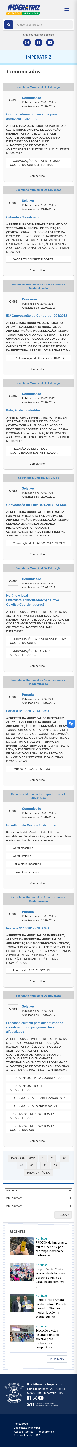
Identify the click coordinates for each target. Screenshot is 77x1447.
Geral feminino (21, 855)
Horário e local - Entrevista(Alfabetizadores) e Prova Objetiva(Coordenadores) (32, 600)
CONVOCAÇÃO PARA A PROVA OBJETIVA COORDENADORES (38, 640)
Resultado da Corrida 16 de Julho (31, 825)
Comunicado (31, 98)
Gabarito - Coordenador (24, 217)
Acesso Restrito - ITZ (27, 1435)
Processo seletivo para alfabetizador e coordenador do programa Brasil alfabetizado (34, 1027)
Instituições (21, 1423)
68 (31, 1165)
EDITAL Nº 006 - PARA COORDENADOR (38, 1077)
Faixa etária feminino (25, 871)
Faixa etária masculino (26, 863)
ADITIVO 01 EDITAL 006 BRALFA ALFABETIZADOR (32, 1115)
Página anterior (23, 1158)
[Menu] (67, 8)
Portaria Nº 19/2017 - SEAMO (27, 711)
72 (45, 1165)
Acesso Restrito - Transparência (34, 1431)
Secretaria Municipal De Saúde (38, 477)
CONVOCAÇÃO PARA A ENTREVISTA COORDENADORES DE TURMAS (35, 162)
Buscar (63, 1214)
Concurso (29, 299)
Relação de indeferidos (23, 410)
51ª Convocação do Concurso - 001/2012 (36, 315)
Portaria (28, 694)
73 (55, 1165)
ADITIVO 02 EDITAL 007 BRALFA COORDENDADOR (32, 1127)
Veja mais (57, 1359)
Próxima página (38, 1172)
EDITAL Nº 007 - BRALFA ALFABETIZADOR (27, 1087)
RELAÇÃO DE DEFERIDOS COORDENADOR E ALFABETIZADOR (34, 450)
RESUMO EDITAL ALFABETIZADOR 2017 (38, 1097)
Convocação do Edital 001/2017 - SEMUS (36, 504)
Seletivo (28, 200)
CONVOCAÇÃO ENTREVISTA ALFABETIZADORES (30, 652)
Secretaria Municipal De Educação (39, 87)
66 (64, 1158)
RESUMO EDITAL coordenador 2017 (35, 1105)
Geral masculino (22, 847)
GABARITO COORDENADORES (32, 259)
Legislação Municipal (27, 1427)
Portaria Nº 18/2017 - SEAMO (27, 928)
